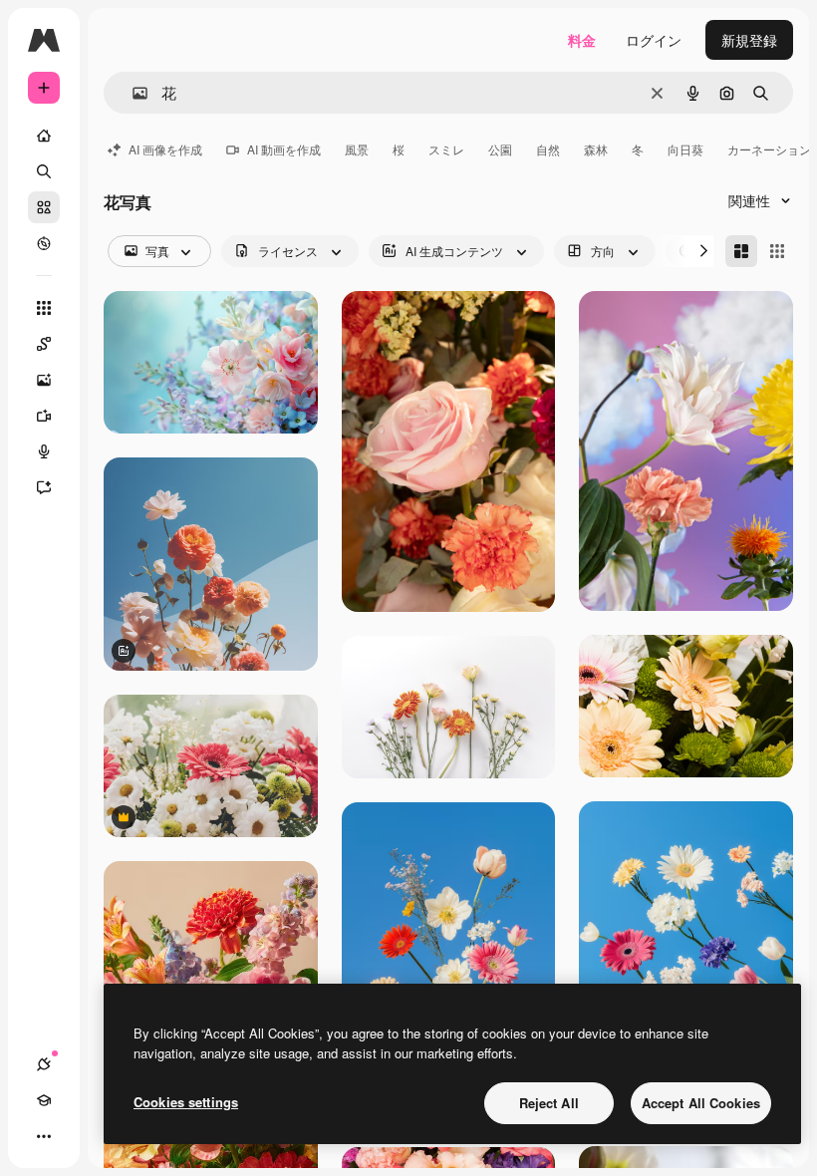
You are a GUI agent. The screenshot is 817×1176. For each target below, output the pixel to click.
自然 (548, 149)
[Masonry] (741, 251)
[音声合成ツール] (44, 451)
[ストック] (44, 207)
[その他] (44, 1136)
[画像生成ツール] (44, 380)
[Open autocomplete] (132, 93)
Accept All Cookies (701, 1102)
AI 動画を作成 (284, 149)
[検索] (44, 171)
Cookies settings (186, 1101)
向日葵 (685, 149)
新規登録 (749, 40)
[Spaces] (44, 344)
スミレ (446, 149)
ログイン (653, 40)
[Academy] (44, 1100)
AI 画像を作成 (165, 149)
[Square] (777, 251)
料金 (582, 40)
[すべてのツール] (44, 308)
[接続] (44, 1064)
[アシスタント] (44, 487)
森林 (596, 149)
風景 (357, 149)
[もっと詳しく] (44, 243)
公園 (500, 149)
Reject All (549, 1102)
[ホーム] (44, 135)
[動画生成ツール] (44, 416)
